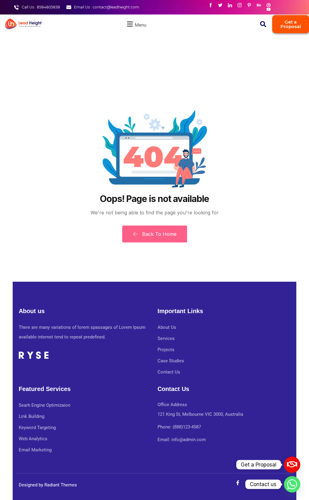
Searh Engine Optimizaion (44, 405)
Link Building (31, 416)
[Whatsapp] (292, 484)
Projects (166, 349)
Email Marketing (35, 450)
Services (166, 338)
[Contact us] (292, 465)
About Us (167, 327)
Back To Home (159, 234)
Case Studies (171, 361)
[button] (136, 24)
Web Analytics (33, 438)
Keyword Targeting (37, 427)
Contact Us (169, 372)
